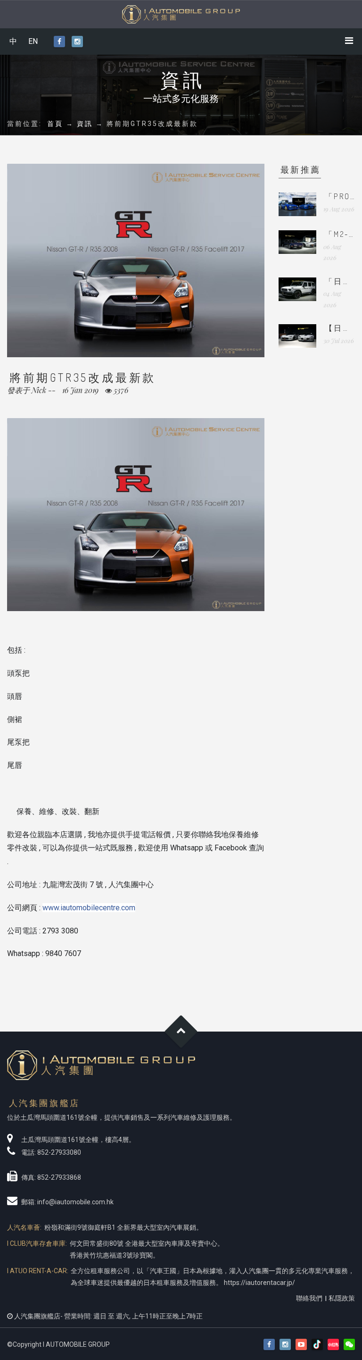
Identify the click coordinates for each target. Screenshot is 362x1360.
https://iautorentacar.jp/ (259, 1282)
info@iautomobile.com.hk (75, 1202)
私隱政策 (342, 1298)
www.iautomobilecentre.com (88, 907)
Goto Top (181, 1032)
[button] (349, 1345)
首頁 (55, 123)
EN (33, 41)
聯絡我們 (309, 1298)
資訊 (85, 123)
